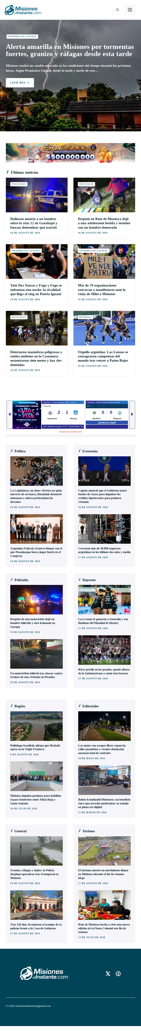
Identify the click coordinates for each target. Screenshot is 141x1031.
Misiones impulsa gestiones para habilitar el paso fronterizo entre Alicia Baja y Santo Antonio (35, 799)
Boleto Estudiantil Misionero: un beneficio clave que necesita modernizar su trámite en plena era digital (104, 803)
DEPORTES (85, 317)
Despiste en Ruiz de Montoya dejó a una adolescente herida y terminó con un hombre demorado (104, 223)
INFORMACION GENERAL (22, 36)
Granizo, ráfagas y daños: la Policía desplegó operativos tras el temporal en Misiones (34, 874)
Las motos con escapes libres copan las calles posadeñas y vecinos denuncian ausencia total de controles (102, 749)
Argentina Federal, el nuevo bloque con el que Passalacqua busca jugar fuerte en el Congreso (36, 552)
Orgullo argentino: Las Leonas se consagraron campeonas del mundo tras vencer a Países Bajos (103, 356)
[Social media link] (108, 974)
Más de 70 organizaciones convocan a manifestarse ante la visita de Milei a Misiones (102, 289)
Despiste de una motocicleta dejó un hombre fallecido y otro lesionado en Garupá (32, 623)
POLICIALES (19, 184)
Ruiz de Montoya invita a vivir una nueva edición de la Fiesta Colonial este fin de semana (104, 928)
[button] (117, 9)
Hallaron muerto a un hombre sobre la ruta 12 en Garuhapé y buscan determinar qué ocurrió (33, 223)
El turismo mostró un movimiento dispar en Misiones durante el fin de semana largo (103, 874)
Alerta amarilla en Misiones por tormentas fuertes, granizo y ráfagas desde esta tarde (70, 50)
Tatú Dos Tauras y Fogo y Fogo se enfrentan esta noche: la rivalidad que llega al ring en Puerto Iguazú (36, 289)
